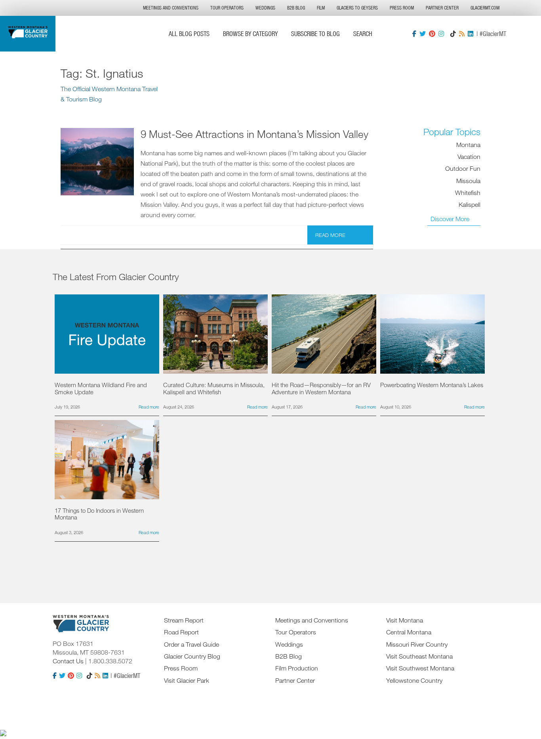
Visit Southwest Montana (420, 668)
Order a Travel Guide (191, 644)
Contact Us (68, 661)
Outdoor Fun (462, 168)
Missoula (468, 180)
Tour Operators (227, 8)
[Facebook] (414, 34)
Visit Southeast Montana (419, 656)
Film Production (296, 668)
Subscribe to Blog (315, 33)
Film (321, 8)
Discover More (450, 218)
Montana (468, 144)
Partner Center (442, 8)
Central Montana (408, 632)
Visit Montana (404, 620)
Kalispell (469, 204)
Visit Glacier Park (186, 680)
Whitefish (467, 193)
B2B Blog (296, 8)
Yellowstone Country (414, 680)
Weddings (265, 8)
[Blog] (462, 34)
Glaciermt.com (485, 8)
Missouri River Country (417, 644)
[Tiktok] (453, 34)
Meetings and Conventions (170, 8)
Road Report (181, 632)
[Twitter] (422, 34)
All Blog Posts (189, 33)
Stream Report (184, 620)
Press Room (402, 8)
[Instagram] (441, 34)
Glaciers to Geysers (357, 8)
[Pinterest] (432, 34)
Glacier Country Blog (192, 656)
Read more (330, 235)
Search (362, 33)
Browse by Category (250, 33)
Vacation (468, 156)
